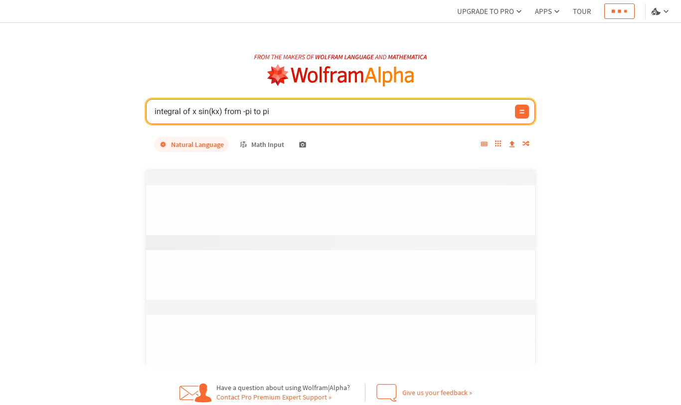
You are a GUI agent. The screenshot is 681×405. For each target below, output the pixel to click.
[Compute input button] (522, 112)
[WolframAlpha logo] (340, 75)
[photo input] (303, 144)
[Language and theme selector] (661, 11)
